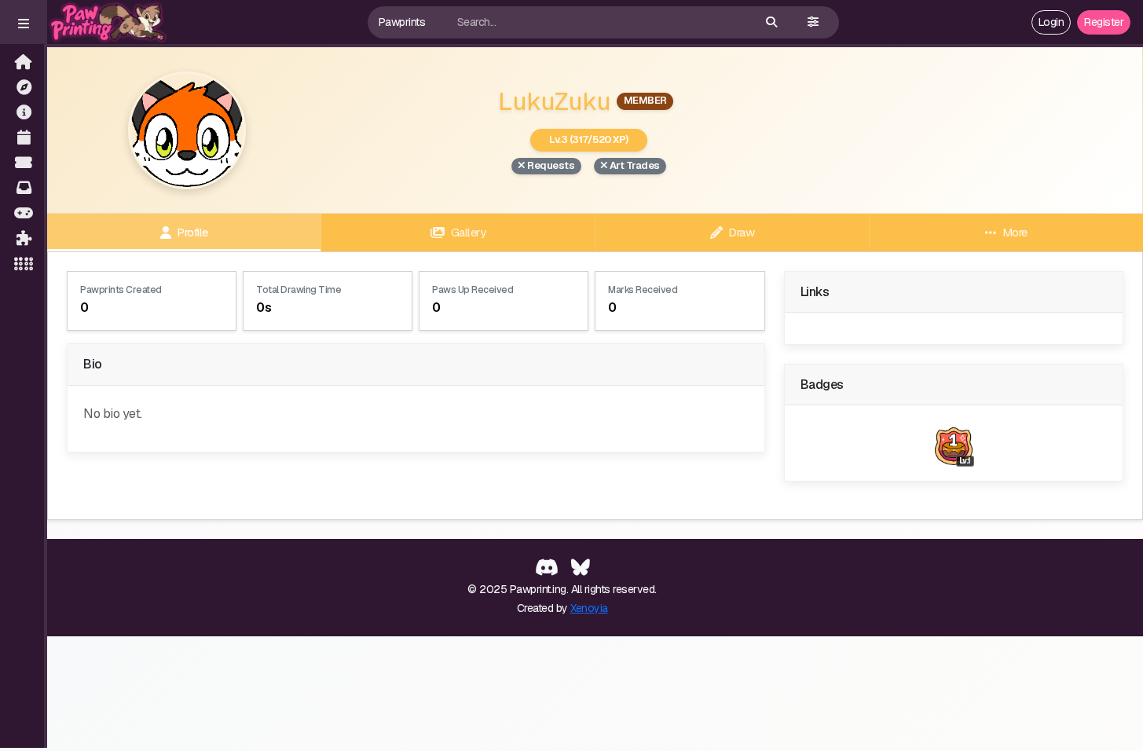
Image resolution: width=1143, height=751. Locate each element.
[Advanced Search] (813, 22)
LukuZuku (554, 101)
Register (1103, 22)
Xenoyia (589, 608)
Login (1051, 22)
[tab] (184, 232)
